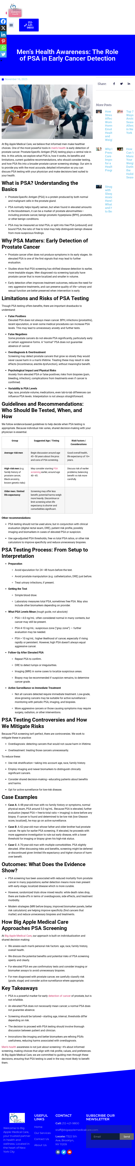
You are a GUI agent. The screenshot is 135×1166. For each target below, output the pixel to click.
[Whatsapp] (3, 47)
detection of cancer (59, 995)
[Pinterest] (3, 41)
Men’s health (9, 1047)
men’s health (58, 148)
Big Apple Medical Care (18, 935)
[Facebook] (3, 21)
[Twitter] (3, 54)
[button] (11, 25)
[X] (3, 28)
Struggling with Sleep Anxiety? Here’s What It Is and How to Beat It (112, 199)
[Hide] (1, 60)
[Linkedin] (3, 34)
